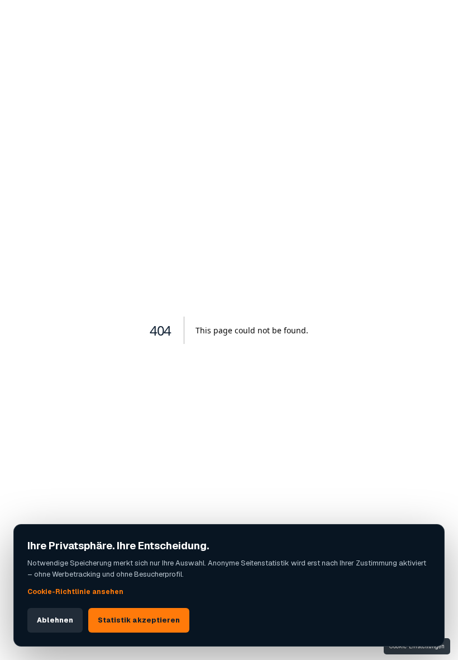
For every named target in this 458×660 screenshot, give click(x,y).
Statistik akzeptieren (139, 620)
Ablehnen (55, 620)
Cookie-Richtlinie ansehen (75, 591)
